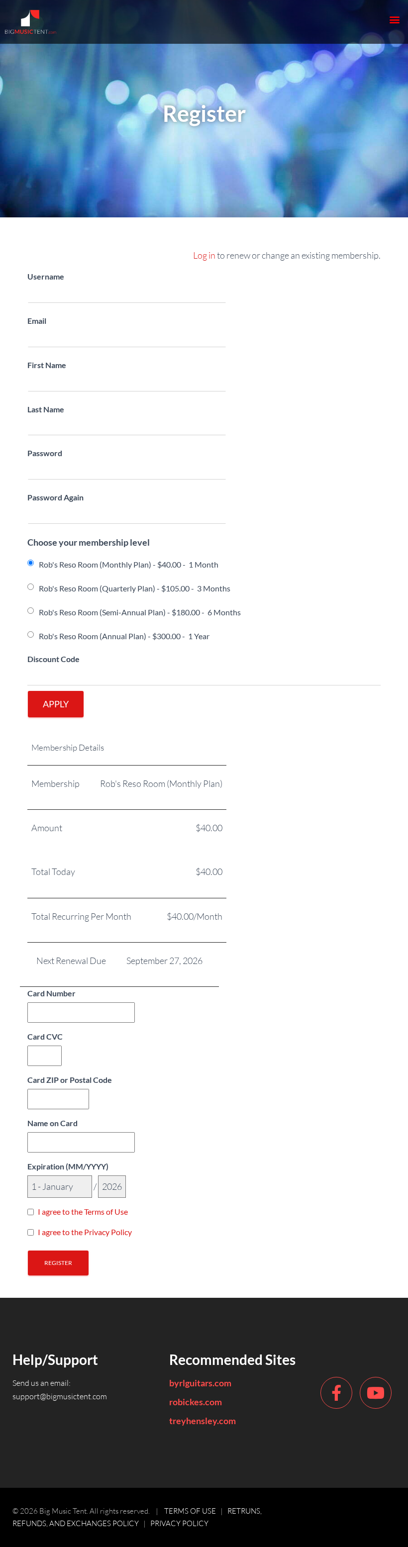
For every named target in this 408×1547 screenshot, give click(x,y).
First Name (46, 365)
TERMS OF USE (190, 1511)
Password (44, 453)
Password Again (55, 497)
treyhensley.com (202, 1420)
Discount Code (53, 659)
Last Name (45, 409)
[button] (395, 19)
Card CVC (45, 1036)
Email (36, 320)
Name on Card (52, 1123)
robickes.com (195, 1401)
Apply (56, 703)
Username (45, 276)
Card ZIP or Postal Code (69, 1079)
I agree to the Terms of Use (83, 1211)
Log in (204, 255)
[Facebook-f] (336, 1393)
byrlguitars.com (200, 1382)
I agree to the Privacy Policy (85, 1232)
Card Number (51, 993)
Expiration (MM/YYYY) (67, 1166)
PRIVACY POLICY (179, 1523)
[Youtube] (376, 1393)
